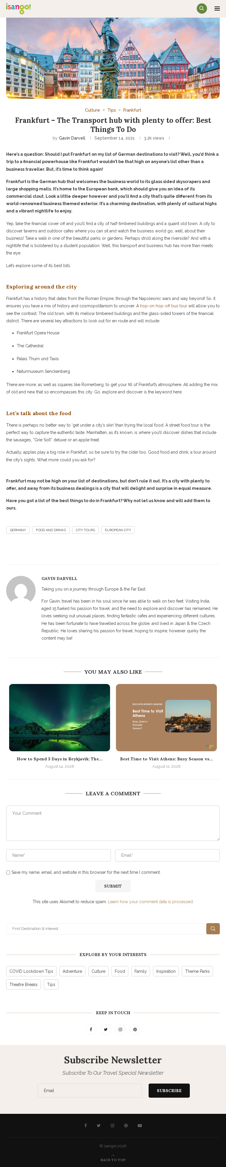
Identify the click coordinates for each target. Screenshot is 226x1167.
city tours (85, 530)
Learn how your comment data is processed (150, 901)
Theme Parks (197, 971)
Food (120, 971)
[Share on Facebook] (47, 552)
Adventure (72, 971)
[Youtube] (140, 1126)
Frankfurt (132, 110)
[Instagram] (121, 1029)
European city (118, 530)
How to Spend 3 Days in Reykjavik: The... (59, 759)
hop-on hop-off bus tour (163, 306)
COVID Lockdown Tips (31, 971)
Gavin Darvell (72, 138)
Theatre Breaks (23, 984)
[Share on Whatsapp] (103, 552)
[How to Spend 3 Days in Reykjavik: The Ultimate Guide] (59, 717)
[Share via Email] (89, 552)
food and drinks (51, 530)
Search (213, 928)
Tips (111, 110)
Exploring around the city (41, 286)
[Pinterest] (135, 1029)
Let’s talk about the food (38, 413)
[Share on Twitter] (61, 552)
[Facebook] (91, 1029)
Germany (18, 530)
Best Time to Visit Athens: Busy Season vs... (166, 759)
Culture (92, 110)
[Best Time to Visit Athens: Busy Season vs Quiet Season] (166, 717)
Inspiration (166, 971)
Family (140, 971)
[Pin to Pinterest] (75, 552)
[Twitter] (106, 1029)
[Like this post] (143, 552)
